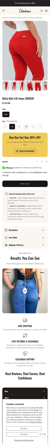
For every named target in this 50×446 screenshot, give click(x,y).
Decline (23, 434)
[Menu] (3, 10)
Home (5, 18)
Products (13, 18)
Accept (24, 428)
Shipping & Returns (16, 245)
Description (13, 230)
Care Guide (13, 237)
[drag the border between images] (25, 291)
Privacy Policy (35, 422)
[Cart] (46, 10)
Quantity (5, 161)
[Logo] (25, 10)
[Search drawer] (41, 10)
